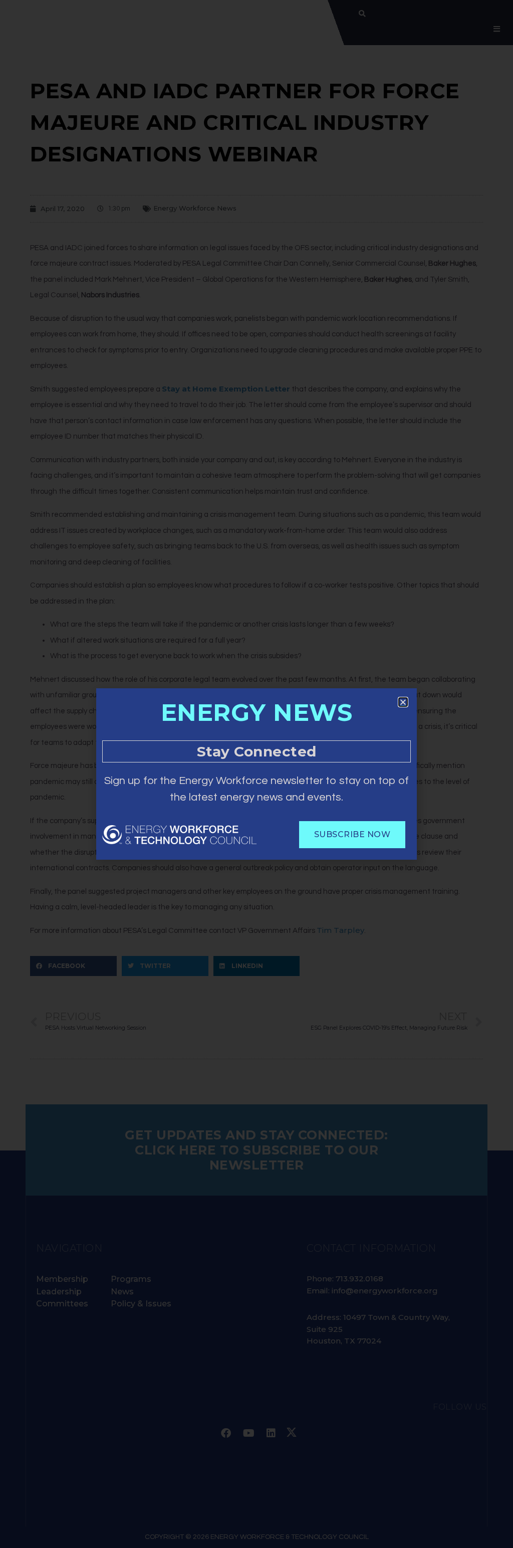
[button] (403, 702)
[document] (256, 774)
